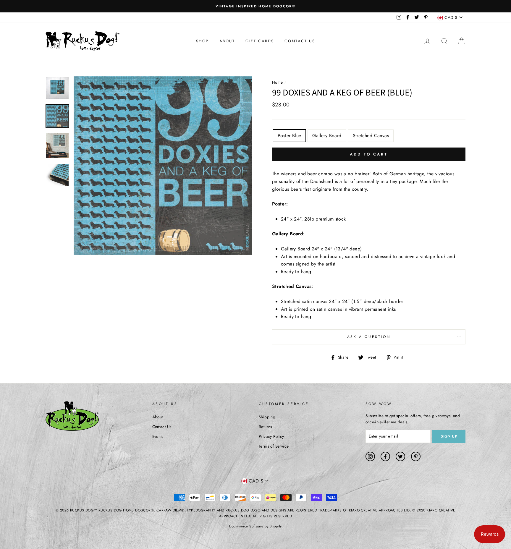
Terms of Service (274, 446)
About (227, 41)
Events (157, 436)
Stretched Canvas (371, 135)
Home (277, 82)
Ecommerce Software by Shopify (255, 526)
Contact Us (299, 41)
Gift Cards (259, 41)
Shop (202, 41)
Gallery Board (326, 135)
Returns (265, 427)
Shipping (267, 417)
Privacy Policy (271, 436)
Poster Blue (289, 135)
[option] (255, 6)
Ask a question (368, 336)
